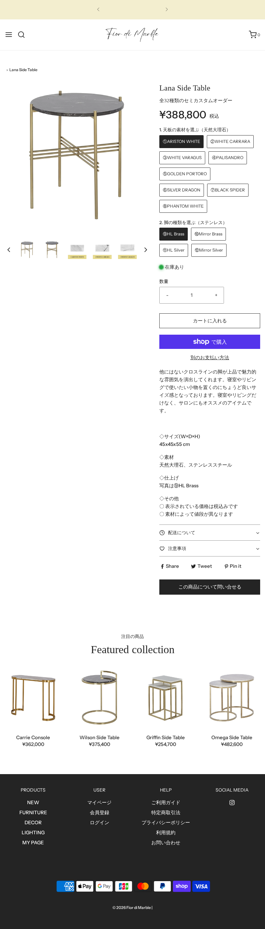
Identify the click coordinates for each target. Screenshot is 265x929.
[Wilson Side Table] (99, 698)
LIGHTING (33, 832)
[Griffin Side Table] (165, 698)
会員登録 (99, 812)
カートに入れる (210, 321)
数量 (163, 281)
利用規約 (165, 832)
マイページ (99, 802)
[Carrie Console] (33, 698)
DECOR (33, 822)
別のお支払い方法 (209, 357)
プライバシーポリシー (166, 822)
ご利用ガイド (165, 802)
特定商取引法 (165, 812)
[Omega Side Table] (232, 698)
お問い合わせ (165, 842)
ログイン (99, 822)
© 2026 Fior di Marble (131, 907)
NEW (33, 802)
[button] (9, 250)
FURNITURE (33, 812)
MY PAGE (33, 842)
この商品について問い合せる (209, 587)
